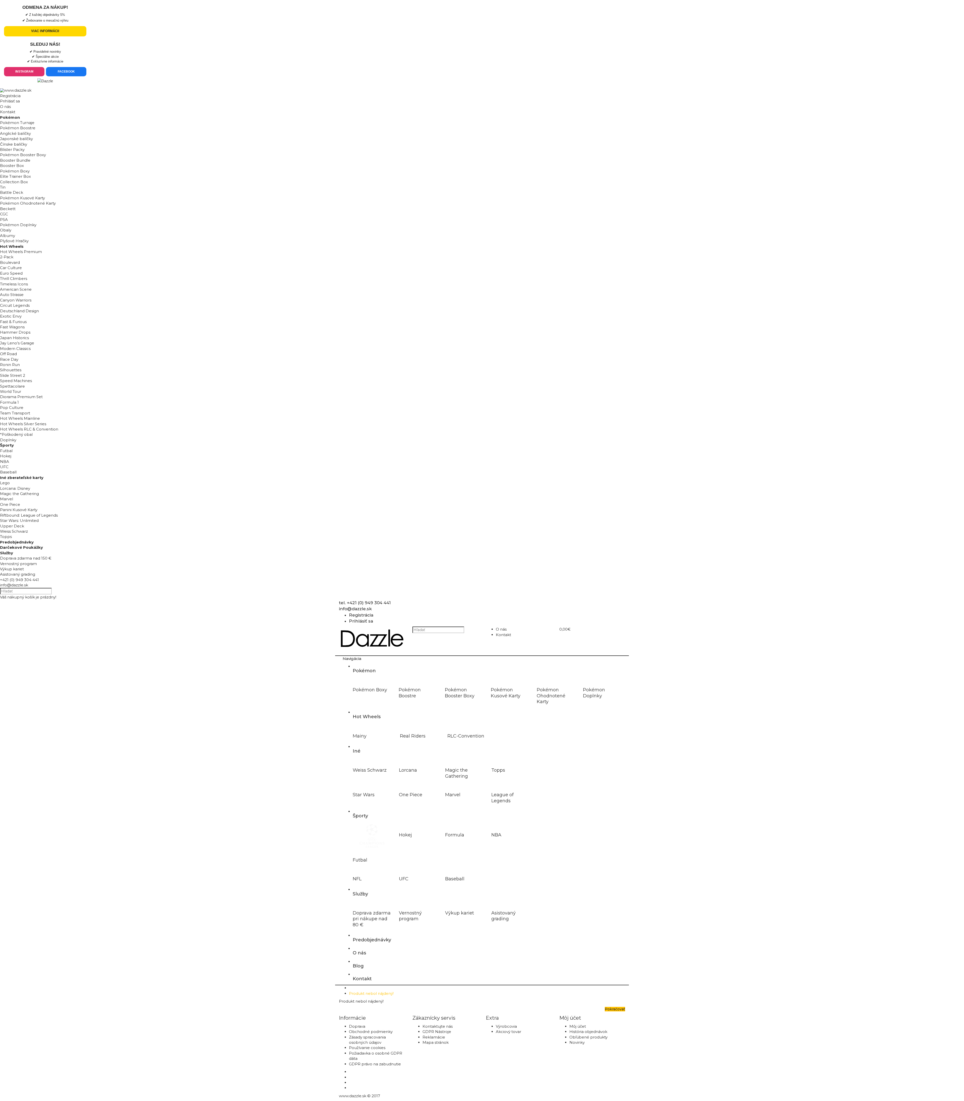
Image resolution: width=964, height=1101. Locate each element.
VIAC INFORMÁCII (45, 31)
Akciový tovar (508, 1031)
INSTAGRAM (24, 71)
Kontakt (7, 111)
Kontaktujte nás (438, 1026)
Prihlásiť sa (10, 101)
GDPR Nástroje (437, 1031)
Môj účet (577, 1026)
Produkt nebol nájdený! (371, 993)
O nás (5, 106)
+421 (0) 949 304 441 (19, 579)
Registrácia (10, 95)
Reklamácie (434, 1037)
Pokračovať (615, 1009)
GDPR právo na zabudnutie (375, 1064)
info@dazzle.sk (14, 585)
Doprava (357, 1026)
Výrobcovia (506, 1026)
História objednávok (588, 1031)
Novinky (577, 1042)
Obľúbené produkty (588, 1037)
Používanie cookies (367, 1047)
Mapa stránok (436, 1042)
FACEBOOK (66, 71)
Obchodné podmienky (371, 1031)
